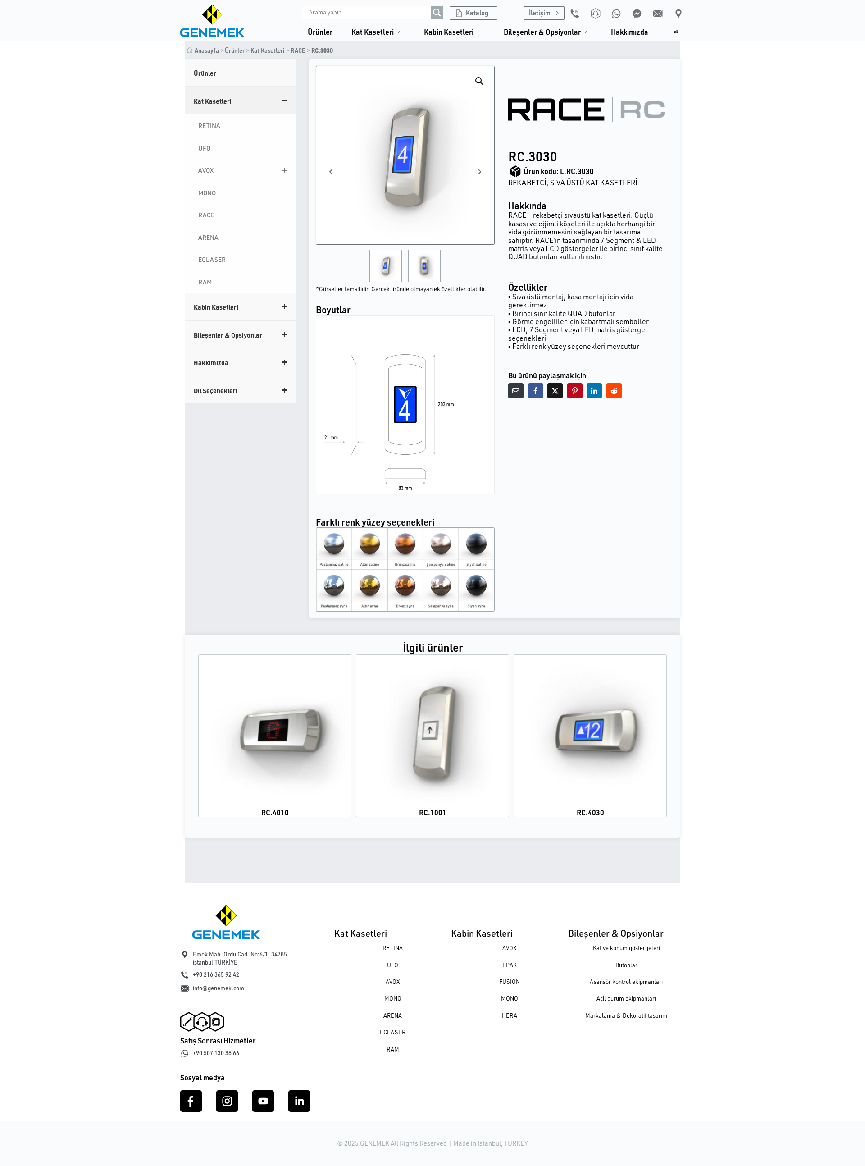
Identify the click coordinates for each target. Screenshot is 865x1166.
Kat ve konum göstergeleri (626, 947)
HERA (509, 1015)
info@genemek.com (218, 988)
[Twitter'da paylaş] (555, 390)
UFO (392, 965)
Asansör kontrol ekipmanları (626, 981)
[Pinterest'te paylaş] (575, 390)
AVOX (393, 981)
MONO (392, 998)
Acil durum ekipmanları (626, 998)
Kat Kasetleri (360, 933)
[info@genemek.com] (184, 988)
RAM (393, 1049)
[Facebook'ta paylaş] (535, 390)
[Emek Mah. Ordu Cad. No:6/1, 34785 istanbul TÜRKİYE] (184, 954)
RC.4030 (590, 812)
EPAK (509, 965)
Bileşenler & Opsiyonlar (616, 933)
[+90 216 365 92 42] (184, 974)
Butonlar (626, 965)
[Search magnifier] (437, 12)
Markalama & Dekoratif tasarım (626, 1015)
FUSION (509, 981)
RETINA (392, 947)
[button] (479, 81)
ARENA (392, 1015)
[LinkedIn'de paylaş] (594, 390)
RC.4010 (275, 812)
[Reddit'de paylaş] (614, 390)
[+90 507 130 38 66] (184, 1053)
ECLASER (392, 1032)
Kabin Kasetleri (482, 933)
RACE (298, 50)
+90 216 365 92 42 (216, 974)
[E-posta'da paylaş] (516, 390)
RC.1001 (432, 812)
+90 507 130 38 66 (216, 1052)
